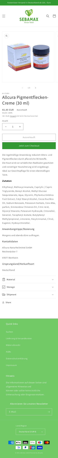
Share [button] (8, 302)
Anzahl (5, 121)
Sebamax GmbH (25, 453)
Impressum (11, 365)
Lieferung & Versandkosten (19, 338)
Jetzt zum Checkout (29, 145)
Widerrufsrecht (13, 345)
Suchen (9, 331)
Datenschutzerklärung (17, 358)
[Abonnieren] (48, 411)
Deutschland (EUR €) (27, 431)
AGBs (8, 351)
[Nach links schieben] (22, 88)
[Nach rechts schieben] (35, 88)
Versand (13, 116)
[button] (3, 16)
